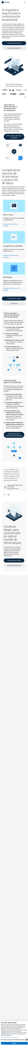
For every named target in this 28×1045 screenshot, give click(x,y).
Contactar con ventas (14, 43)
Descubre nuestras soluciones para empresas (14, 435)
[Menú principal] (24, 2)
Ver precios (14, 303)
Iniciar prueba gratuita (14, 48)
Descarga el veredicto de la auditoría (10, 225)
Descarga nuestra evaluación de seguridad (11, 289)
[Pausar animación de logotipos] (25, 97)
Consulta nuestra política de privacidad (10, 256)
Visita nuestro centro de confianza (14, 136)
